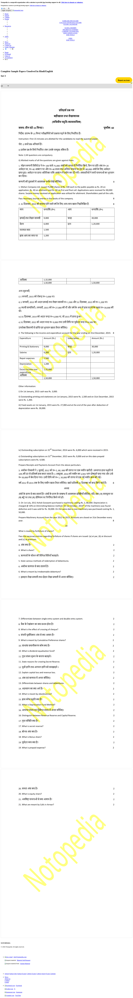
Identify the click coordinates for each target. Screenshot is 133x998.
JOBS (70, 38)
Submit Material (25, 963)
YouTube (18, 995)
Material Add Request (23, 960)
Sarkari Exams (21, 974)
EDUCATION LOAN (70, 33)
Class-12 (7, 56)
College (7, 17)
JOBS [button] (6, 36)
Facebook (19, 985)
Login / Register (10, 47)
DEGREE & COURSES (70, 29)
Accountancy (9, 57)
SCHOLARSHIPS (70, 28)
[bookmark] (131, 83)
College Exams (31, 974)
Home (6, 14)
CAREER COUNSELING (70, 31)
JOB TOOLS (70, 35)
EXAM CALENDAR (70, 24)
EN (4, 8)
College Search (41, 974)
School (7, 15)
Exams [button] (7, 19)
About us (7, 43)
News (6, 42)
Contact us (8, 45)
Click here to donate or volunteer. (72, 2)
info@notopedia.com (20, 957)
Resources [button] (8, 26)
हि (8, 8)
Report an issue (124, 80)
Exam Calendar (51, 974)
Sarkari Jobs (13, 974)
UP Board (8, 54)
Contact (7, 980)
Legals (7, 982)
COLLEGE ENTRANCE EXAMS (70, 22)
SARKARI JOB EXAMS (70, 21)
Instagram (19, 992)
